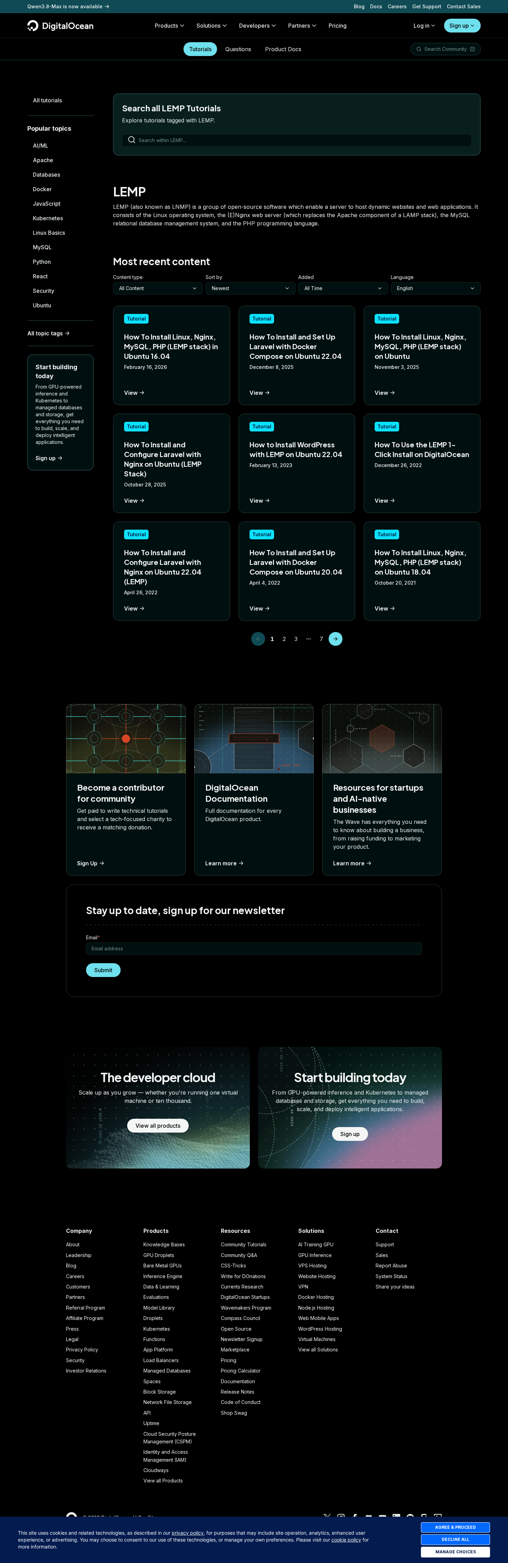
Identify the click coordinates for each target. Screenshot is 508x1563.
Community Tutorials (243, 1244)
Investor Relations (86, 1371)
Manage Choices (455, 1551)
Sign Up (87, 863)
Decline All (455, 1539)
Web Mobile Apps (318, 1318)
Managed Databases (167, 1371)
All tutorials (47, 100)
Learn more (221, 863)
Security (43, 290)
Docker (42, 189)
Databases (46, 174)
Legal (72, 1339)
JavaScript (46, 203)
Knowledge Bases (164, 1244)
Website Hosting (317, 1276)
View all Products (163, 1480)
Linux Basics (49, 232)
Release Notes (237, 1392)
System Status (391, 1276)
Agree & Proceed (455, 1527)
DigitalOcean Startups (245, 1297)
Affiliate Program (84, 1318)
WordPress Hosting (320, 1329)
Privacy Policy (82, 1349)
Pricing (228, 1360)
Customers (78, 1287)
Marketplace (235, 1349)
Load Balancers (161, 1360)
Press (72, 1329)
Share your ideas (395, 1287)
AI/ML (40, 145)
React (40, 276)
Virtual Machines (317, 1339)
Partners (75, 1297)
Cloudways (156, 1470)
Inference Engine (162, 1276)
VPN (303, 1287)
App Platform (158, 1349)
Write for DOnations (243, 1276)
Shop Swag (234, 1413)
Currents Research (242, 1287)
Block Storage (159, 1392)
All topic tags (45, 333)
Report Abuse (391, 1265)
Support (385, 1244)
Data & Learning (161, 1287)
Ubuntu (42, 305)
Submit (103, 970)
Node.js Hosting (316, 1308)
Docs (376, 6)
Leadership (79, 1255)
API (147, 1413)
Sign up (459, 25)
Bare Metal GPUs (162, 1265)
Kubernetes (48, 218)
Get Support (426, 6)
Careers (397, 6)
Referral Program (85, 1308)
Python (42, 261)
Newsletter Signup (242, 1339)
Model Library (159, 1308)
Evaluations (156, 1297)
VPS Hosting (312, 1265)
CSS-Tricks (233, 1265)
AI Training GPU (315, 1244)
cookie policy (346, 1540)
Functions (154, 1339)
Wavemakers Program (246, 1308)
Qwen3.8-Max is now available (65, 6)
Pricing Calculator (241, 1371)
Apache (43, 160)
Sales (382, 1255)
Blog (359, 6)
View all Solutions (318, 1349)
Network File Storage (167, 1402)
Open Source (236, 1329)
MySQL (42, 247)
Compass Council (240, 1318)
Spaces (152, 1381)
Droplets (153, 1318)
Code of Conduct (241, 1402)
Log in (422, 25)
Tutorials (200, 49)
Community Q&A (239, 1255)
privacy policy (188, 1533)
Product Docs (283, 49)
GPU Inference (315, 1255)
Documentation (238, 1381)
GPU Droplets (158, 1255)
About (72, 1244)
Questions (238, 49)
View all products (157, 1125)
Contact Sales (464, 6)
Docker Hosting (316, 1297)
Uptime (151, 1423)
